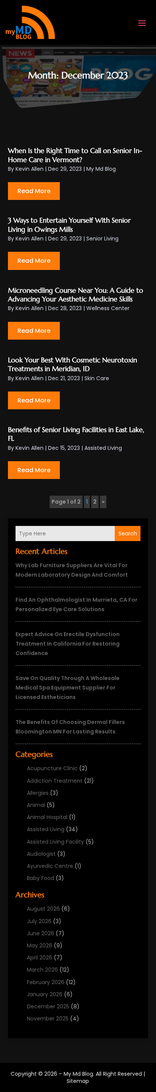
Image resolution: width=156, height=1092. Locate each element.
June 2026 (40, 933)
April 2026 (39, 957)
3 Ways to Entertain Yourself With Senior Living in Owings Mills (69, 224)
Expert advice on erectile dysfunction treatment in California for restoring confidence (68, 643)
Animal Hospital (47, 817)
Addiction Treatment (55, 781)
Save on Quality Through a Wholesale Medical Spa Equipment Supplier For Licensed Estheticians (68, 687)
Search (128, 533)
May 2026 (39, 945)
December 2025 (48, 1006)
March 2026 (42, 969)
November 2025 (48, 1018)
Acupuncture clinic (52, 768)
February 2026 (45, 982)
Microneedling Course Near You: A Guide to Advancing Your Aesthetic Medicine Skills (75, 294)
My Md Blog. (79, 1074)
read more (33, 191)
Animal (36, 805)
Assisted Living (45, 829)
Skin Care (96, 378)
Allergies (37, 793)
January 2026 (44, 994)
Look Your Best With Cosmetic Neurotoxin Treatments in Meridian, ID (72, 364)
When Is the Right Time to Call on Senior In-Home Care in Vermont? (75, 155)
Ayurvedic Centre (50, 866)
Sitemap (78, 1081)
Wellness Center (107, 308)
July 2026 (39, 921)
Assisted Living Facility (55, 842)
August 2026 (43, 909)
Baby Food (40, 878)
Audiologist (41, 854)
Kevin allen (30, 169)
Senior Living (102, 238)
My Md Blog (101, 169)
